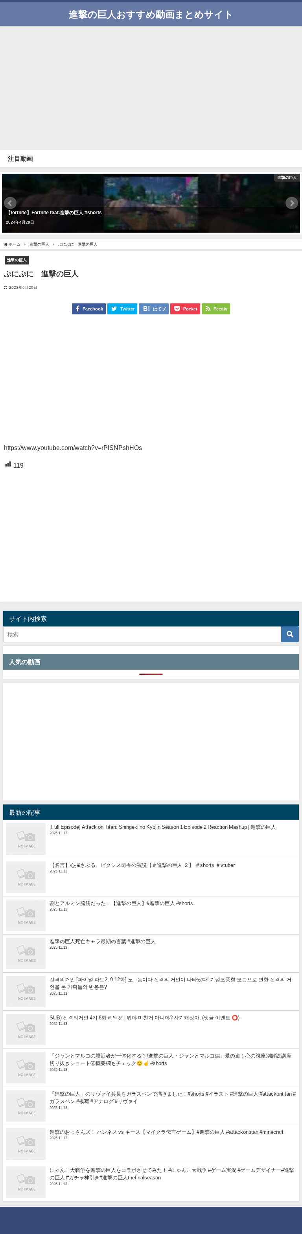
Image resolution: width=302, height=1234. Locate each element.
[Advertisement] (151, 87)
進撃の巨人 (17, 260)
